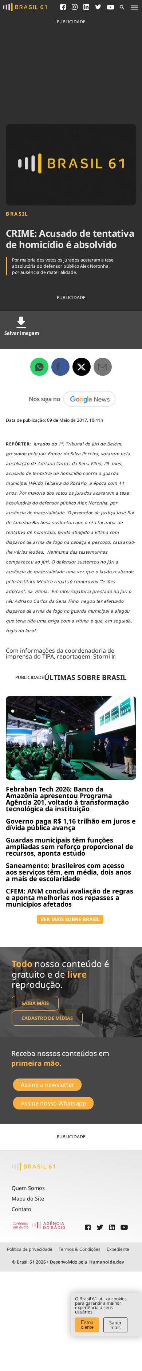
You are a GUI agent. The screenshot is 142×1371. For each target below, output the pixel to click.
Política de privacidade (29, 1249)
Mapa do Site (28, 1198)
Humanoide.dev (106, 1262)
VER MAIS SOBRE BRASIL (70, 919)
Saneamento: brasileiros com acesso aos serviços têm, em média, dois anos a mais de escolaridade (68, 872)
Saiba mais (35, 1003)
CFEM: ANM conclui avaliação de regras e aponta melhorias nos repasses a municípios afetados (69, 897)
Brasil (17, 213)
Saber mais (115, 1325)
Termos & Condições (79, 1249)
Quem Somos (28, 1188)
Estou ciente (87, 1325)
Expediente (118, 1249)
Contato (21, 1209)
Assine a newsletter (47, 1085)
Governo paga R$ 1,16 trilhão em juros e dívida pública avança (71, 824)
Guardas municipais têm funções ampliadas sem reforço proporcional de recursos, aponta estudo (69, 846)
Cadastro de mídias (47, 1018)
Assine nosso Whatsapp (53, 1103)
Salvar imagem (21, 333)
